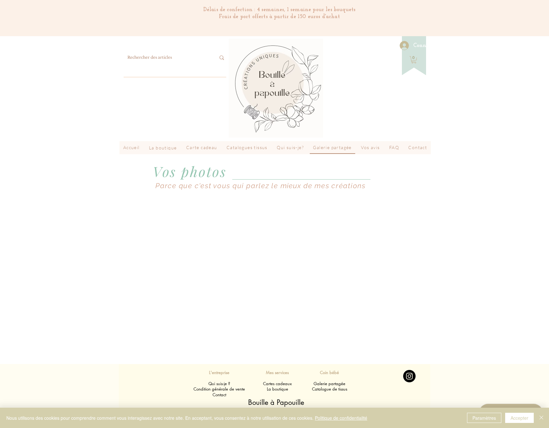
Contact (219, 395)
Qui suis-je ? (219, 383)
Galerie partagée (329, 383)
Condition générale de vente (219, 389)
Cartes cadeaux (277, 383)
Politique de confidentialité (341, 418)
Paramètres (484, 418)
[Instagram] (409, 376)
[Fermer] (541, 418)
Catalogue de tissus (329, 389)
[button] (414, 59)
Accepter (519, 418)
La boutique (277, 389)
